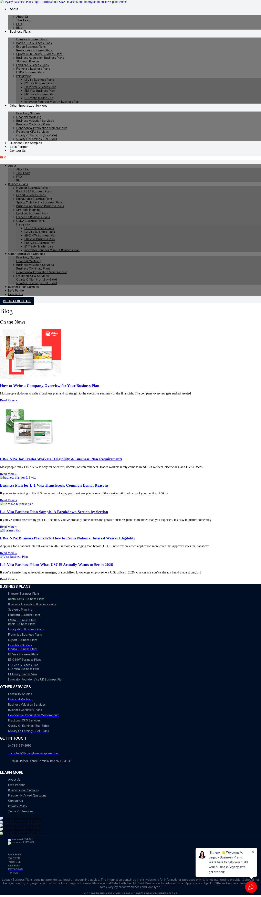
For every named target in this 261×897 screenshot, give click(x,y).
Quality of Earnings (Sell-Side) (36, 139)
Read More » (8, 400)
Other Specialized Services (29, 105)
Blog (19, 27)
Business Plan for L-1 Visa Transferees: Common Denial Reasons (54, 485)
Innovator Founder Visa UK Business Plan (52, 101)
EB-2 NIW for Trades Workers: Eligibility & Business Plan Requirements (61, 459)
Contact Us (18, 150)
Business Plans (20, 31)
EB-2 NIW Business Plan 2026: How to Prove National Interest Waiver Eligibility (67, 538)
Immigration (23, 76)
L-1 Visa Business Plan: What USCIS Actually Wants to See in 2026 (56, 564)
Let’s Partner (19, 147)
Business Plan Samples (26, 143)
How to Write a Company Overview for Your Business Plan (49, 385)
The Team (23, 20)
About (14, 9)
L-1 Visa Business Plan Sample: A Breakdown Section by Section (54, 512)
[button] (130, 158)
